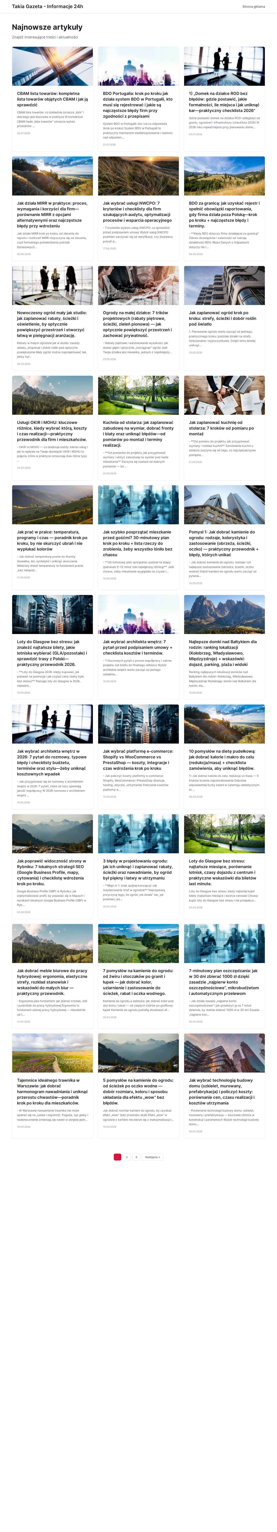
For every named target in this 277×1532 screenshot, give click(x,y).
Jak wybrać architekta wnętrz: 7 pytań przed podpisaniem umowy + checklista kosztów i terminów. (137, 647)
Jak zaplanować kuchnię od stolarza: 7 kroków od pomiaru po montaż (221, 428)
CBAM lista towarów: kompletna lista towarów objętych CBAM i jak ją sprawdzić (52, 99)
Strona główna (254, 6)
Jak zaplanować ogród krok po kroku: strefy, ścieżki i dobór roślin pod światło (222, 318)
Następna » (152, 1157)
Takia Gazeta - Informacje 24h (47, 6)
